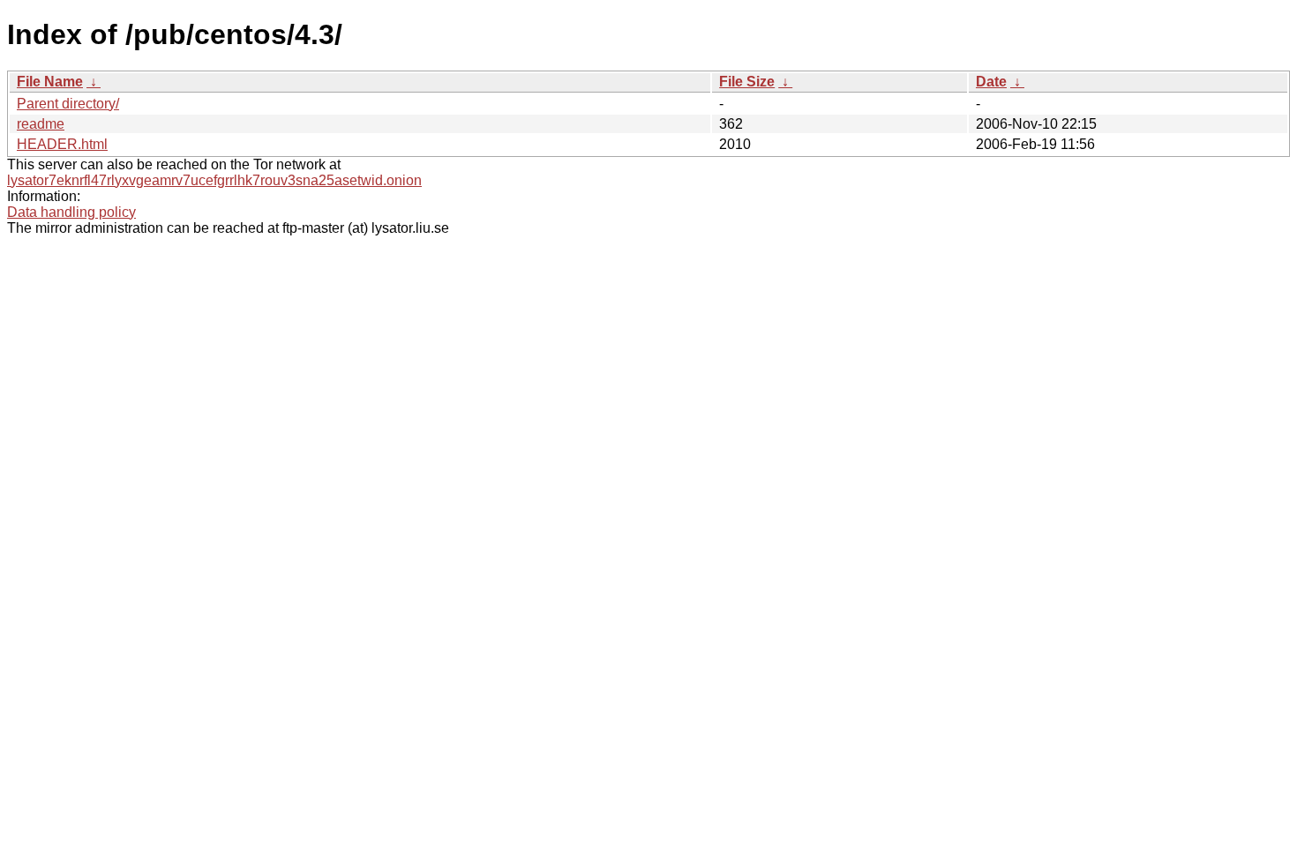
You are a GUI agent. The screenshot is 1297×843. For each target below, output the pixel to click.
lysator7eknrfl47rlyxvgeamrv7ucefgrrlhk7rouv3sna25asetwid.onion (214, 180)
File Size (747, 81)
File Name (50, 81)
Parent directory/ (68, 103)
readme (40, 123)
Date (991, 81)
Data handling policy (71, 212)
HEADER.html (62, 144)
